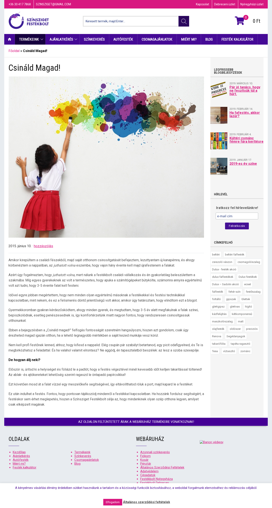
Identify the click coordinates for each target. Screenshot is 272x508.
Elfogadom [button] (113, 502)
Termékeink (29, 39)
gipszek (231, 299)
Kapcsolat (202, 4)
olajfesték (218, 328)
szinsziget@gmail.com (53, 4)
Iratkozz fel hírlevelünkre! (237, 208)
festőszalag (253, 291)
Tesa (215, 351)
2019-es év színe (243, 164)
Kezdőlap (9, 39)
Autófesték (123, 39)
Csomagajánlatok (157, 39)
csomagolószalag (249, 262)
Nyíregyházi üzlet (252, 4)
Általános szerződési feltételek (146, 502)
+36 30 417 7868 (19, 4)
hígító (248, 306)
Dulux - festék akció (224, 269)
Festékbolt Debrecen (154, 483)
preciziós (252, 328)
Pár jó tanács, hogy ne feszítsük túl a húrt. (245, 90)
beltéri (216, 254)
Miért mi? (189, 39)
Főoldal (14, 51)
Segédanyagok (236, 336)
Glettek (245, 299)
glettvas (235, 306)
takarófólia (218, 343)
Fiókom (145, 456)
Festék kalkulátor (237, 39)
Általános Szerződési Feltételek (162, 467)
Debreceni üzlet (224, 4)
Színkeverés (94, 39)
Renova (216, 336)
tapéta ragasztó (240, 343)
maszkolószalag (222, 321)
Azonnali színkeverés (155, 452)
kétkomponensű (242, 314)
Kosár (144, 460)
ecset (247, 284)
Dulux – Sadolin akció (225, 284)
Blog (209, 39)
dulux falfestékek (222, 276)
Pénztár (145, 464)
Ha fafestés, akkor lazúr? (245, 114)
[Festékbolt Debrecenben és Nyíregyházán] (28, 21)
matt (241, 321)
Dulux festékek (248, 276)
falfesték (217, 291)
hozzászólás (43, 246)
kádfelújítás (219, 314)
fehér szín (234, 291)
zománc (245, 351)
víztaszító (229, 351)
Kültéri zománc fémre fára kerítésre (247, 140)
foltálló (216, 299)
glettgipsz (218, 306)
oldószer (235, 328)
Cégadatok (147, 475)
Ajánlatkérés (61, 39)
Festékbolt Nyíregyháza (156, 479)
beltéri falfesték (234, 254)
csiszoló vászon (222, 262)
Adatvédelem (149, 471)
